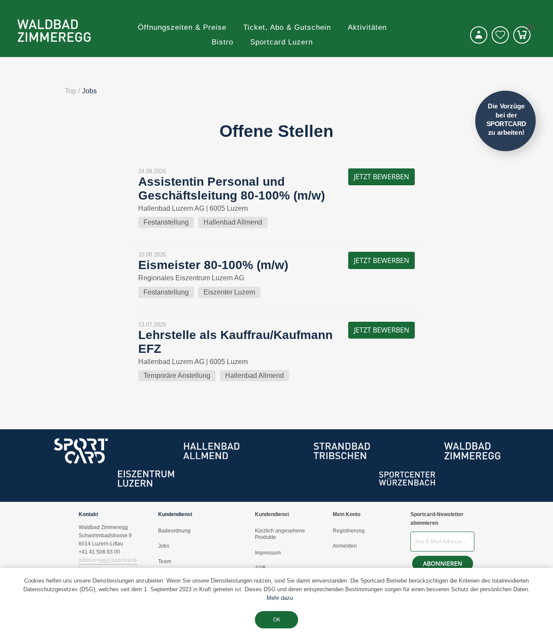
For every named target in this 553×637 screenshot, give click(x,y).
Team (164, 561)
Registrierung (349, 531)
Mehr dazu (280, 598)
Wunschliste (500, 35)
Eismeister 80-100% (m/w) (213, 265)
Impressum (268, 553)
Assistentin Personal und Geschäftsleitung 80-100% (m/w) (231, 188)
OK (276, 619)
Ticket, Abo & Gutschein (287, 27)
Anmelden (345, 546)
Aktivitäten (367, 27)
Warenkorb (529, 28)
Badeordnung (174, 531)
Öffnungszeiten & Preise (182, 27)
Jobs (163, 546)
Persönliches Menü (478, 35)
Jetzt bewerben (381, 176)
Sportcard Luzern (281, 42)
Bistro (222, 42)
